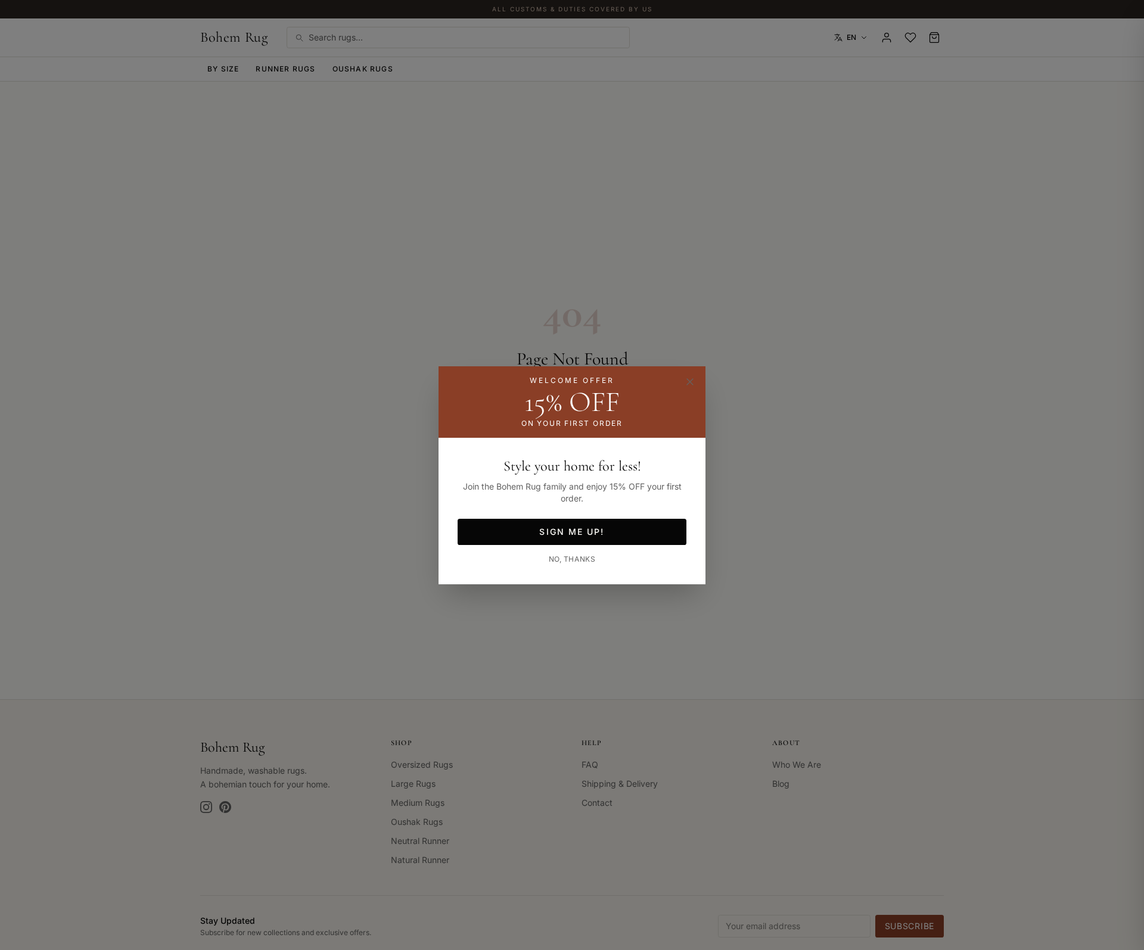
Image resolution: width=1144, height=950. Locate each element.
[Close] (690, 381)
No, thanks (572, 559)
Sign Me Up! (571, 532)
